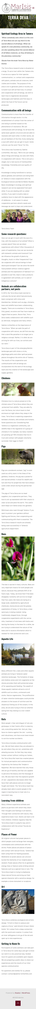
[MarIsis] (17, 8)
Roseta (17, 993)
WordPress (26, 993)
